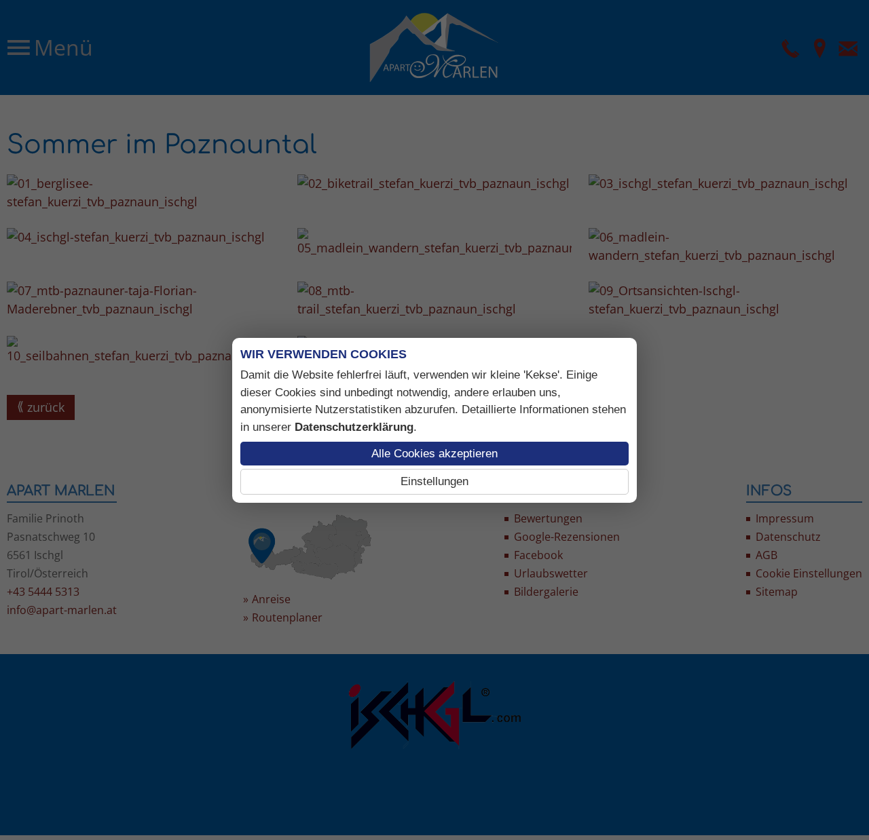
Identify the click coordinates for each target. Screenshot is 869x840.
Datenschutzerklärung (354, 427)
